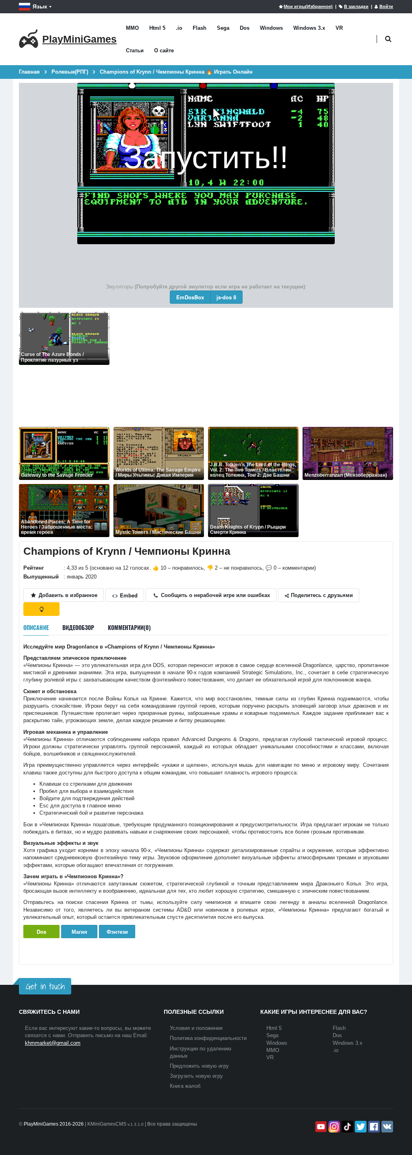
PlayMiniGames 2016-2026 (54, 1124)
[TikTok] (346, 1126)
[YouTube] (320, 1126)
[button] (388, 39)
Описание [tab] (36, 627)
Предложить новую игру (199, 1066)
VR (339, 28)
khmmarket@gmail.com (52, 1043)
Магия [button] (79, 931)
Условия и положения (196, 1028)
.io (179, 28)
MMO (132, 28)
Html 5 (157, 28)
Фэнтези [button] (117, 931)
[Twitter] (360, 1126)
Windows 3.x (309, 28)
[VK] (386, 1126)
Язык (40, 6)
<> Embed (125, 595)
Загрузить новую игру (196, 1076)
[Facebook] (373, 1126)
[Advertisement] (253, 368)
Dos (244, 28)
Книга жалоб (185, 1086)
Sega (223, 28)
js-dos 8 (226, 297)
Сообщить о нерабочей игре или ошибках (214, 595)
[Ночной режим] (41, 609)
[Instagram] (333, 1126)
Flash (199, 28)
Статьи (135, 50)
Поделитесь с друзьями (321, 595)
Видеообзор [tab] (78, 627)
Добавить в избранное (67, 595)
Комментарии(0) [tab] (129, 627)
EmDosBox (190, 297)
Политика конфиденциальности (208, 1038)
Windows (271, 28)
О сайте (164, 50)
